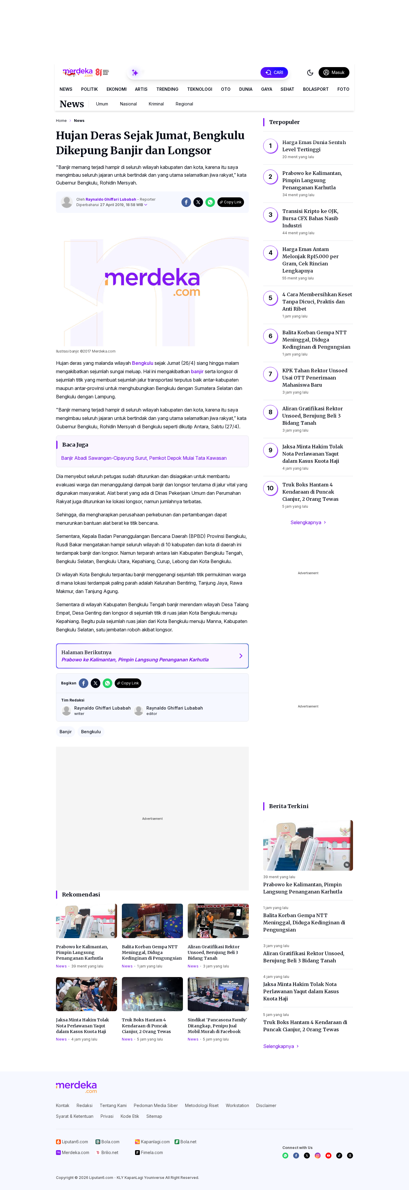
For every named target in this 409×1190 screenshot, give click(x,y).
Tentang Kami (113, 1105)
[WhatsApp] (285, 1156)
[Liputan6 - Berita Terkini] (76, 1087)
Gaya (266, 89)
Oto (226, 89)
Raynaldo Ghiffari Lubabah (111, 199)
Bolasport (316, 89)
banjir (197, 371)
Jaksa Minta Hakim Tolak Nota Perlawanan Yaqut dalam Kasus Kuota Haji (82, 1025)
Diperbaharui (109, 204)
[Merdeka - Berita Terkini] (86, 72)
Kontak (62, 1105)
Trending (167, 89)
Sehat (287, 89)
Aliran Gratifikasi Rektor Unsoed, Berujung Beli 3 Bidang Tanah (214, 952)
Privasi (107, 1116)
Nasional (128, 103)
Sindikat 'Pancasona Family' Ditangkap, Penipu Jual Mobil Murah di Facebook (217, 1025)
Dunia (245, 89)
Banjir (66, 731)
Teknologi (199, 89)
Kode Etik (130, 1116)
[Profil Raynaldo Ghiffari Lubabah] (67, 202)
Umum (102, 103)
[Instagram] (318, 1156)
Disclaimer (266, 1105)
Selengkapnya (305, 522)
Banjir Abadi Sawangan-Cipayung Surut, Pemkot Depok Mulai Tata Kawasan (144, 458)
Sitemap (154, 1116)
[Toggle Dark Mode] (310, 72)
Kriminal (156, 103)
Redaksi (85, 1105)
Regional (184, 103)
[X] (307, 1156)
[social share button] (186, 202)
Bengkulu (142, 363)
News (66, 89)
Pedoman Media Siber (156, 1105)
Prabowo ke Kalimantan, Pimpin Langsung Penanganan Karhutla (82, 952)
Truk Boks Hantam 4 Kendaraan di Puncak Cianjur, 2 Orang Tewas (146, 1025)
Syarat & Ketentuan (74, 1116)
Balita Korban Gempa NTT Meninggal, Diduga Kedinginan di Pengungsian (152, 952)
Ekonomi (117, 89)
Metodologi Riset (202, 1105)
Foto (343, 89)
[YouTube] (328, 1156)
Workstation (237, 1105)
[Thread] (350, 1156)
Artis (141, 89)
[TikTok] (339, 1156)
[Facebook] (296, 1156)
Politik (89, 89)
